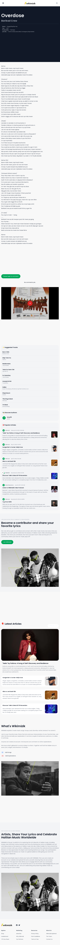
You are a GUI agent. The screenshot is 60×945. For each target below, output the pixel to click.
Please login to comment (11, 276)
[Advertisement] (30, 44)
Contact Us (49, 939)
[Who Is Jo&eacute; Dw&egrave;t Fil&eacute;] (54, 463)
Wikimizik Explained (51, 933)
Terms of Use (35, 939)
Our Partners (19, 939)
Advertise (18, 933)
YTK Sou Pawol (5, 939)
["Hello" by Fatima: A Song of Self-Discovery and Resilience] (54, 434)
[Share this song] (2, 472)
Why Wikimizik (20, 936)
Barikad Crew (9, 20)
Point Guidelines (35, 936)
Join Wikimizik (7, 542)
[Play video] (30, 303)
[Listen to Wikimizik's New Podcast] (54, 489)
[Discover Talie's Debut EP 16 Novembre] (54, 476)
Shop (2, 933)
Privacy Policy (35, 933)
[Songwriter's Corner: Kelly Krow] (54, 448)
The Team (49, 936)
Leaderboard (4, 936)
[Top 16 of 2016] (54, 503)
